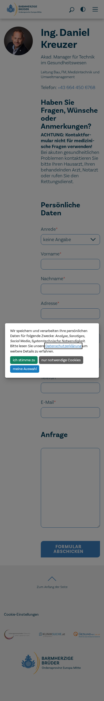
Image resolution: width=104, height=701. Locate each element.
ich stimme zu (24, 360)
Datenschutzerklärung (63, 346)
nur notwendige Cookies (61, 360)
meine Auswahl (25, 369)
